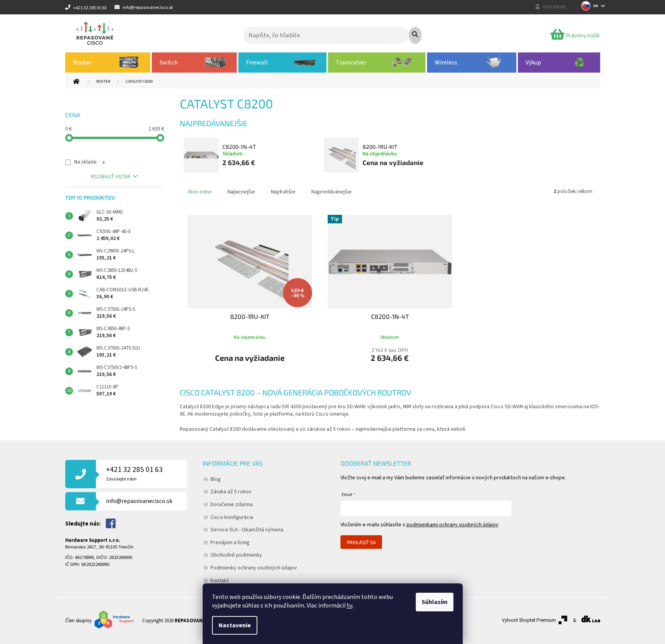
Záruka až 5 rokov (231, 492)
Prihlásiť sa (361, 542)
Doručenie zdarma (231, 504)
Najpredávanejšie (331, 192)
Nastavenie (235, 625)
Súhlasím (435, 602)
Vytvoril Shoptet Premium (529, 620)
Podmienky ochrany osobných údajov (253, 568)
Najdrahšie (283, 192)
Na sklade (89, 162)
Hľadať (415, 35)
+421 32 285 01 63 (134, 473)
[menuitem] (108, 62)
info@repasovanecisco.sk (139, 501)
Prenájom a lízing (230, 543)
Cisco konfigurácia (231, 517)
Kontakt (219, 581)
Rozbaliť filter (110, 177)
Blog (215, 479)
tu (349, 605)
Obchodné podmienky (236, 555)
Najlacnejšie (241, 192)
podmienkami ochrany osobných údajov (452, 525)
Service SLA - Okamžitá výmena (246, 530)
